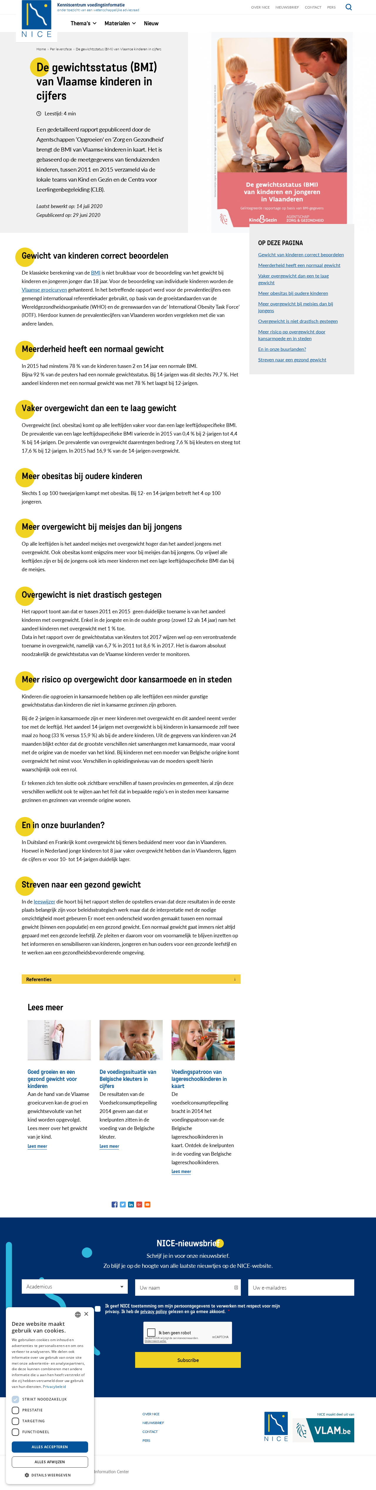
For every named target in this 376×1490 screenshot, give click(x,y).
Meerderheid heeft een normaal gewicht (299, 265)
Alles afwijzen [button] (50, 1461)
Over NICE (260, 7)
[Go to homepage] (276, 1426)
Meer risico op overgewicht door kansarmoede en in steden (291, 335)
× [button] (86, 1314)
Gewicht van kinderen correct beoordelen (301, 254)
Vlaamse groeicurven (44, 289)
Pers (331, 7)
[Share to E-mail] (147, 1204)
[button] (50, 1474)
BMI (95, 272)
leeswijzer (44, 901)
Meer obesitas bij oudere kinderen (293, 293)
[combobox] (78, 1315)
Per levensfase (61, 49)
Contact (313, 7)
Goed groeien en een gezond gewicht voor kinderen (52, 1079)
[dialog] (50, 1395)
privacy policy (153, 1311)
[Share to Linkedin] (131, 1204)
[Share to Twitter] (123, 1204)
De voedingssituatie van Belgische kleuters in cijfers (128, 1079)
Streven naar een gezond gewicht (292, 359)
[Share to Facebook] (115, 1204)
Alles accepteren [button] (50, 1446)
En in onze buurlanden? (282, 348)
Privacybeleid (54, 1386)
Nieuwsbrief (287, 7)
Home (41, 49)
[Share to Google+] (139, 1204)
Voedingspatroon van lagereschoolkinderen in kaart (199, 1079)
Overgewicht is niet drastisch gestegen (298, 321)
